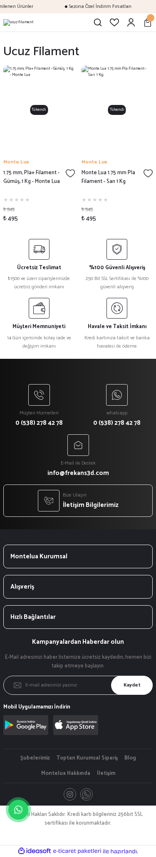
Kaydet (132, 685)
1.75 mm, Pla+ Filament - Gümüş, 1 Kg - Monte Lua (31, 177)
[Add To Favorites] (70, 173)
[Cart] (148, 22)
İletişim (106, 773)
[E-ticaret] (77, 851)
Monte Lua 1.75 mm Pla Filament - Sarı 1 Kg (108, 177)
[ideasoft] (34, 851)
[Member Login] (131, 22)
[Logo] (18, 22)
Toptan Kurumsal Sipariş (87, 758)
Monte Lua (16, 162)
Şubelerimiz (35, 758)
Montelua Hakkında (65, 773)
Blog (130, 758)
